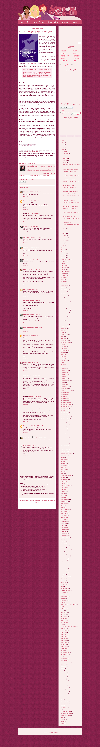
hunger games (64, 465)
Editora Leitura (64, 394)
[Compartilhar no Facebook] (23, 182)
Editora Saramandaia (65, 416)
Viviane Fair (63, 719)
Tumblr (75, 39)
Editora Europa (64, 378)
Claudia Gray (34, 175)
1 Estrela (63, 247)
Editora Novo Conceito (66, 404)
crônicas (63, 344)
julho (64, 162)
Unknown (25, 200)
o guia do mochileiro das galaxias (68, 604)
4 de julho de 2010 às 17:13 (35, 191)
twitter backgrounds (66, 711)
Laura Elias (63, 525)
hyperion (63, 467)
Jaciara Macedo (27, 237)
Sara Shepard (64, 660)
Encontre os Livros (53, 22)
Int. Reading (64, 60)
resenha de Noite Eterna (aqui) (32, 63)
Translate (64, 110)
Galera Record (64, 443)
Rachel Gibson (64, 634)
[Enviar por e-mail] (19, 182)
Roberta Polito (64, 646)
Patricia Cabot (64, 612)
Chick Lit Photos (77, 55)
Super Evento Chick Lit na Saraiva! (71, 191)
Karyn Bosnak (64, 513)
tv (61, 709)
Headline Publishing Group (67, 453)
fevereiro (65, 237)
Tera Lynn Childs (65, 701)
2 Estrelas (63, 249)
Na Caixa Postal (65, 55)
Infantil (62, 473)
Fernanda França (65, 439)
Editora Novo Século (66, 406)
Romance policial (65, 654)
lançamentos (64, 521)
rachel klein (64, 638)
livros (62, 551)
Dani (24, 289)
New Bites (63, 594)
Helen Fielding (64, 455)
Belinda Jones (64, 291)
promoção (63, 628)
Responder (25, 196)
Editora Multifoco (65, 398)
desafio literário (65, 350)
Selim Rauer (63, 666)
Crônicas (75, 60)
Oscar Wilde (64, 608)
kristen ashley (64, 519)
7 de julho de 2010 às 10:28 (35, 396)
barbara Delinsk (64, 285)
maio (64, 231)
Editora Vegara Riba (65, 418)
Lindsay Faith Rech (65, 545)
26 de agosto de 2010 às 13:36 (32, 445)
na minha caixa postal (66, 590)
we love (62, 721)
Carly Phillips (64, 316)
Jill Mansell (63, 491)
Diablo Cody (63, 352)
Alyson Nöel (64, 261)
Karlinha (25, 269)
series (62, 670)
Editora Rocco (64, 414)
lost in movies (64, 560)
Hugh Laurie (63, 463)
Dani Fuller (26, 191)
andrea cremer (64, 265)
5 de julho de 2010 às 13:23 (36, 327)
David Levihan (64, 346)
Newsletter (72, 39)
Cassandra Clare (65, 326)
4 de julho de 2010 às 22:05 (34, 269)
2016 (63, 138)
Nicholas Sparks (65, 596)
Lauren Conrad (64, 529)
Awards (62, 279)
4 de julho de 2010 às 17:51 (34, 213)
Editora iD (63, 382)
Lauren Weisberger (65, 537)
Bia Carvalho (26, 247)
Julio (24, 226)
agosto (65, 160)
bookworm (63, 304)
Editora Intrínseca (65, 386)
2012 (63, 144)
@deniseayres (26, 408)
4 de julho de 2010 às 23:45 (32, 289)
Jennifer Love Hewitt (65, 485)
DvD (62, 366)
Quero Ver (75, 61)
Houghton (63, 461)
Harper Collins (64, 451)
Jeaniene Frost (64, 481)
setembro (65, 158)
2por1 (62, 251)
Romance (63, 650)
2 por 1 (62, 61)
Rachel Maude (64, 640)
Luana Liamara (26, 425)
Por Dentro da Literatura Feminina (69, 626)
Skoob (79, 39)
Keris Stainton (64, 515)
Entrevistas (65, 22)
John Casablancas (65, 499)
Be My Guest (76, 56)
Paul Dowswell (64, 616)
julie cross (63, 505)
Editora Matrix (64, 396)
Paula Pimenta (64, 618)
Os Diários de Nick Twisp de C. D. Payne (71, 195)
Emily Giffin (63, 422)
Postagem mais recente (26, 500)
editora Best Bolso (65, 374)
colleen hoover (64, 340)
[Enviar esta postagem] (38, 163)
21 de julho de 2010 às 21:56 (37, 425)
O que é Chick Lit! (39, 22)
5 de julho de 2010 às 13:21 (36, 314)
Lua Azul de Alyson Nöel (68, 185)
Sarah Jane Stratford (66, 662)
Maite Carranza (64, 564)
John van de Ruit (64, 501)
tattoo (62, 697)
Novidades (75, 53)
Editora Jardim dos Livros (67, 390)
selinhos (63, 668)
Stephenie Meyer (65, 687)
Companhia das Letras (66, 342)
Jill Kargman (64, 489)
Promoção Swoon (67, 222)
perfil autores (64, 620)
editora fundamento (65, 380)
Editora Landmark (65, 392)
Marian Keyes (64, 568)
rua (62, 656)
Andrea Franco (64, 267)
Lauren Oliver (64, 533)
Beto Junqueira (64, 295)
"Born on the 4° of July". (33, 151)
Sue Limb (63, 689)
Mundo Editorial (64, 588)
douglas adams (64, 360)
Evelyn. (25, 362)
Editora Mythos (64, 400)
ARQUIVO (70, 136)
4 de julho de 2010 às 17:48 (34, 200)
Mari (24, 259)
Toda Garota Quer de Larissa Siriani (71, 164)
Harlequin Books (65, 449)
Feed (68, 39)
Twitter (61, 39)
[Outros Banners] (76, 115)
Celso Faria (63, 330)
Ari (24, 445)
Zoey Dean (63, 723)
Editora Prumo (64, 410)
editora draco (64, 376)
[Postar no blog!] (21, 182)
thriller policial (65, 703)
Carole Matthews (65, 322)
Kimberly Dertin (64, 517)
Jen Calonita (64, 483)
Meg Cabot (63, 578)
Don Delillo (63, 358)
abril (64, 233)
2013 (63, 142)
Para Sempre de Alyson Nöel (69, 193)
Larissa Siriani (64, 523)
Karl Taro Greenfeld (66, 511)
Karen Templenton (65, 509)
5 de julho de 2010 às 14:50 (33, 362)
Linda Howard (64, 543)
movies (62, 586)
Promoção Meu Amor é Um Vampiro (71, 169)
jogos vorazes (64, 495)
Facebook (65, 39)
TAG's (77, 136)
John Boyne (63, 497)
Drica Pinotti (64, 364)
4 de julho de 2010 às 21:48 (32, 259)
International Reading (66, 475)
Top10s (62, 705)
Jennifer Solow (64, 487)
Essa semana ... (64, 56)
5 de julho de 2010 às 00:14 (37, 300)
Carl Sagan (63, 314)
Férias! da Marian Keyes (68, 198)
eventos (63, 433)
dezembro (65, 151)
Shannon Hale (64, 672)
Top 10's (63, 58)
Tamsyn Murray (64, 695)
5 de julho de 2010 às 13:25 (34, 335)
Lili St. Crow (63, 541)
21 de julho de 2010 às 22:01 (40, 437)
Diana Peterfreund (65, 354)
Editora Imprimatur (65, 384)
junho (64, 228)
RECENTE (63, 136)
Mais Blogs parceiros (71, 121)
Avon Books (63, 277)
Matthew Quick (64, 572)
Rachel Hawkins (64, 636)
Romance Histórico (65, 652)
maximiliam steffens (65, 576)
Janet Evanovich (64, 479)
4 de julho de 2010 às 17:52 (32, 226)
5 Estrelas (63, 257)
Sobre (28, 22)
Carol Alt (63, 320)
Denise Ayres (64, 348)
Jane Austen (63, 477)
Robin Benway (64, 648)
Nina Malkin (63, 598)
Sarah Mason (64, 664)
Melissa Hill (63, 580)
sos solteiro (64, 683)
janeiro (65, 240)
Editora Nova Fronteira (66, 402)
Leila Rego (63, 539)
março (64, 235)
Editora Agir (63, 368)
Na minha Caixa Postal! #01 (69, 179)
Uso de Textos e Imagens (66, 713)
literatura (63, 547)
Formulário (43, 487)
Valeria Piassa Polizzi (65, 715)
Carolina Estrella (65, 324)
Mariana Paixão (27, 300)
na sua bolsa (64, 592)
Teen (48, 175)
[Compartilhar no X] (22, 182)
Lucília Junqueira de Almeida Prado (69, 562)
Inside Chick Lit (64, 51)
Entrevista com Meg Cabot (69, 216)
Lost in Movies (76, 58)
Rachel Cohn (64, 632)
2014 (63, 140)
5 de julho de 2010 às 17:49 (34, 375)
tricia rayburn (64, 707)
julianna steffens (65, 503)
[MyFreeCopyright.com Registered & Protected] (64, 114)
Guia (62, 447)
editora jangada (64, 388)
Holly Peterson (64, 459)
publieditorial (64, 630)
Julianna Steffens (25, 163)
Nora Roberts (64, 600)
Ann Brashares (64, 275)
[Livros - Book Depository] (64, 65)
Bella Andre (63, 293)
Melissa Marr (64, 582)
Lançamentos (76, 51)
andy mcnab (63, 269)
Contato (74, 22)
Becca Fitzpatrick (65, 289)
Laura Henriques (65, 527)
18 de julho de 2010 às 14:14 (36, 408)
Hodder (62, 457)
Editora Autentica (65, 370)
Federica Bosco (64, 435)
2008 (63, 245)
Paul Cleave (63, 614)
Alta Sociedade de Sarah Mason (70, 206)
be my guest (63, 287)
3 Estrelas (63, 253)
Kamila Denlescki (65, 507)
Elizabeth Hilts (64, 420)
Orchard (63, 606)
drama (62, 362)
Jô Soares (63, 493)
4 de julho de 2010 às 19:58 (36, 247)
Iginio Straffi (64, 469)
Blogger (56, 732)
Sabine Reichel (64, 658)
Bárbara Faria (26, 314)
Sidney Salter (64, 676)
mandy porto (64, 566)
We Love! (75, 50)
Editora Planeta (42, 175)
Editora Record (64, 412)
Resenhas (63, 50)
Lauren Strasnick (65, 535)
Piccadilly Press (65, 622)
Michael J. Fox (64, 584)
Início (21, 22)
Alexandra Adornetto (66, 259)
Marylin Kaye (64, 570)
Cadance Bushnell (65, 310)
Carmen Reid (64, 318)
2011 (63, 147)
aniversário (63, 273)
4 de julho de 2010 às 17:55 (37, 237)
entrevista (63, 426)
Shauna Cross (64, 674)
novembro (65, 153)
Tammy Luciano (64, 693)
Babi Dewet (63, 281)
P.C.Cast (62, 610)
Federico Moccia (64, 437)
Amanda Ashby (64, 263)
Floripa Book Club (70, 128)
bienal (62, 297)
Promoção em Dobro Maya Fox (70, 200)
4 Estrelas (28, 175)
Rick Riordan (64, 644)
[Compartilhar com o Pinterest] (25, 182)
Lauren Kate (63, 531)
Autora (71, 33)
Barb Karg (63, 283)
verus (62, 717)
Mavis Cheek (63, 574)
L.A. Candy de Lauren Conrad (70, 167)
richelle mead (64, 642)
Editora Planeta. (44, 60)
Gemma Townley (64, 445)
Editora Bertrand (65, 372)
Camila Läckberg (65, 312)
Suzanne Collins (65, 691)
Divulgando (63, 356)
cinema (62, 336)
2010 (63, 149)
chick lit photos (64, 334)
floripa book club (65, 441)
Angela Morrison (65, 271)
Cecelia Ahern (64, 328)
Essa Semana (64, 429)
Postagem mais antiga (48, 500)
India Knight (63, 471)
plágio (62, 624)
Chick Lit (63, 332)
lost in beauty (64, 558)
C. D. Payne (63, 308)
